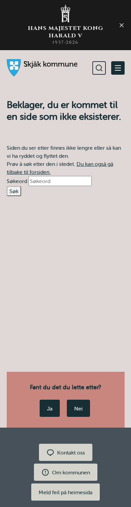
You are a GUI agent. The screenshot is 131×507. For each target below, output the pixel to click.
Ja (49, 408)
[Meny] (118, 68)
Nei (78, 408)
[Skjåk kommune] (42, 68)
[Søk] (99, 68)
